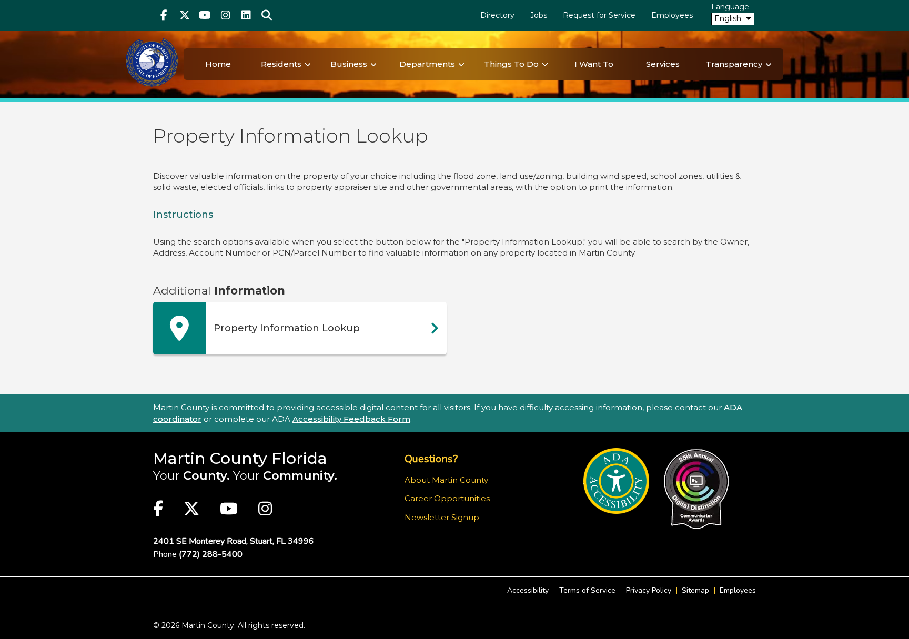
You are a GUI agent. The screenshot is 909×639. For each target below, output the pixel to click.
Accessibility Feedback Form (351, 419)
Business (348, 64)
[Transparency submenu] (768, 64)
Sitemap (695, 590)
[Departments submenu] (461, 64)
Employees (672, 15)
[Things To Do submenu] (545, 64)
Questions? (431, 459)
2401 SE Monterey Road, (233, 541)
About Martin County (446, 480)
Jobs (538, 15)
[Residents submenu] (307, 64)
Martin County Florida (240, 458)
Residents (281, 64)
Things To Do (511, 64)
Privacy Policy (648, 590)
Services (663, 64)
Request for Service (599, 15)
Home (218, 64)
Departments (427, 64)
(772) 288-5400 (211, 554)
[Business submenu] (373, 64)
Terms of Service (587, 590)
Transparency (733, 64)
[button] (266, 15)
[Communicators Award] (696, 489)
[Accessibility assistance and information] (616, 481)
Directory (497, 15)
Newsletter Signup (442, 517)
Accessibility (528, 590)
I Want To (593, 64)
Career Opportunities (447, 498)
